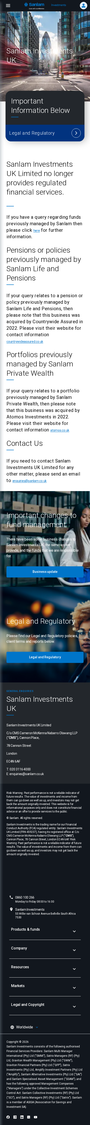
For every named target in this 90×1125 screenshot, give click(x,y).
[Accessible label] (76, 133)
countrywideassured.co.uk (24, 341)
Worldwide (24, 1027)
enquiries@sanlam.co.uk (29, 481)
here (36, 230)
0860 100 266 (34, 899)
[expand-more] (74, 931)
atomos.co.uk (59, 430)
